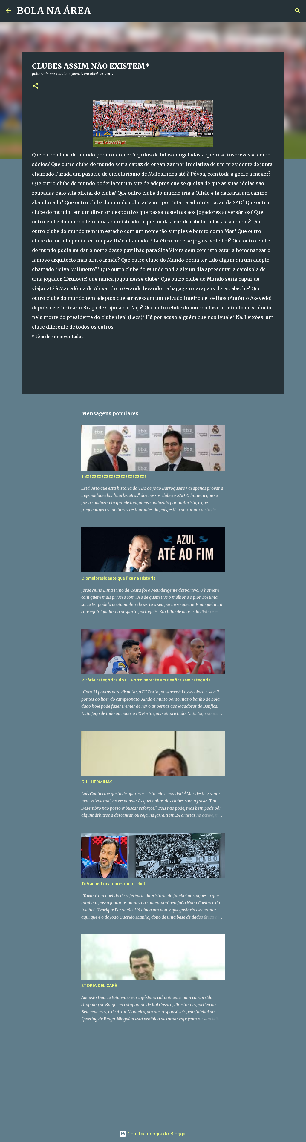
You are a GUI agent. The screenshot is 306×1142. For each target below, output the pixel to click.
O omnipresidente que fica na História (118, 578)
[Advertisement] (126, 1078)
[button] (35, 86)
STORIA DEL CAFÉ (99, 985)
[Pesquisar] (99, 11)
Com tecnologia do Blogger (156, 1133)
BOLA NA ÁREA (54, 11)
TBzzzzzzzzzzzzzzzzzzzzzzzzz (114, 476)
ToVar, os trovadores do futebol (113, 883)
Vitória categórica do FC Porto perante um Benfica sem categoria (146, 680)
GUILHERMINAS (96, 781)
